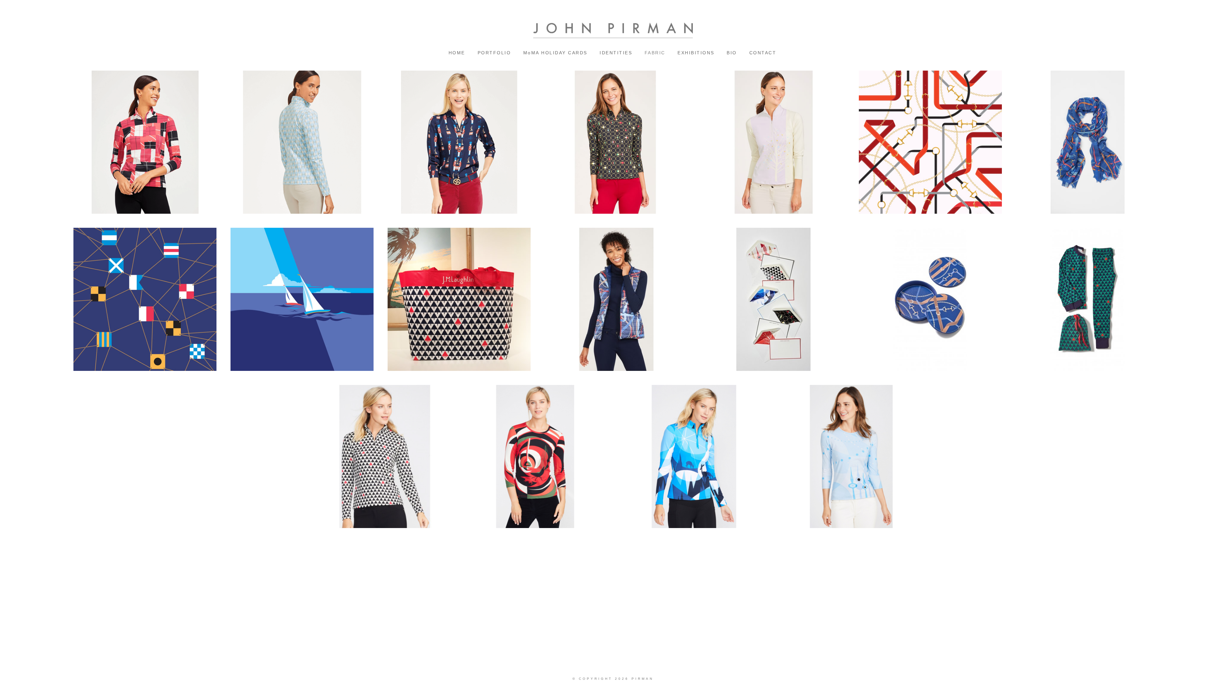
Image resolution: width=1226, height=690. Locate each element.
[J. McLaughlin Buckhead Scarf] (1087, 142)
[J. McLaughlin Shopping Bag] (459, 299)
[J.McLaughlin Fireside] (537, 456)
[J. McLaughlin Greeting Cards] (773, 299)
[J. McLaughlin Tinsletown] (773, 142)
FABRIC (655, 52)
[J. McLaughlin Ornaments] (616, 142)
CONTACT (762, 52)
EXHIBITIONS (696, 52)
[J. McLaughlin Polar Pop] (851, 456)
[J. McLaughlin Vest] (616, 299)
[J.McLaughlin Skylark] (302, 142)
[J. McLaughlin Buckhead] (930, 142)
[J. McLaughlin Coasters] (930, 299)
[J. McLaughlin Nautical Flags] (145, 299)
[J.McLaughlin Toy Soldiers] (459, 142)
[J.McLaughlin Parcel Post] (145, 142)
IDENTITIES (616, 52)
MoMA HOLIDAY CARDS (555, 52)
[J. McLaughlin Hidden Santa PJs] (1087, 299)
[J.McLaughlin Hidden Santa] (380, 456)
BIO (732, 52)
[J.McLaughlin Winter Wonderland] (694, 456)
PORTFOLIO (494, 52)
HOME (457, 52)
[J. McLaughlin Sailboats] (302, 299)
